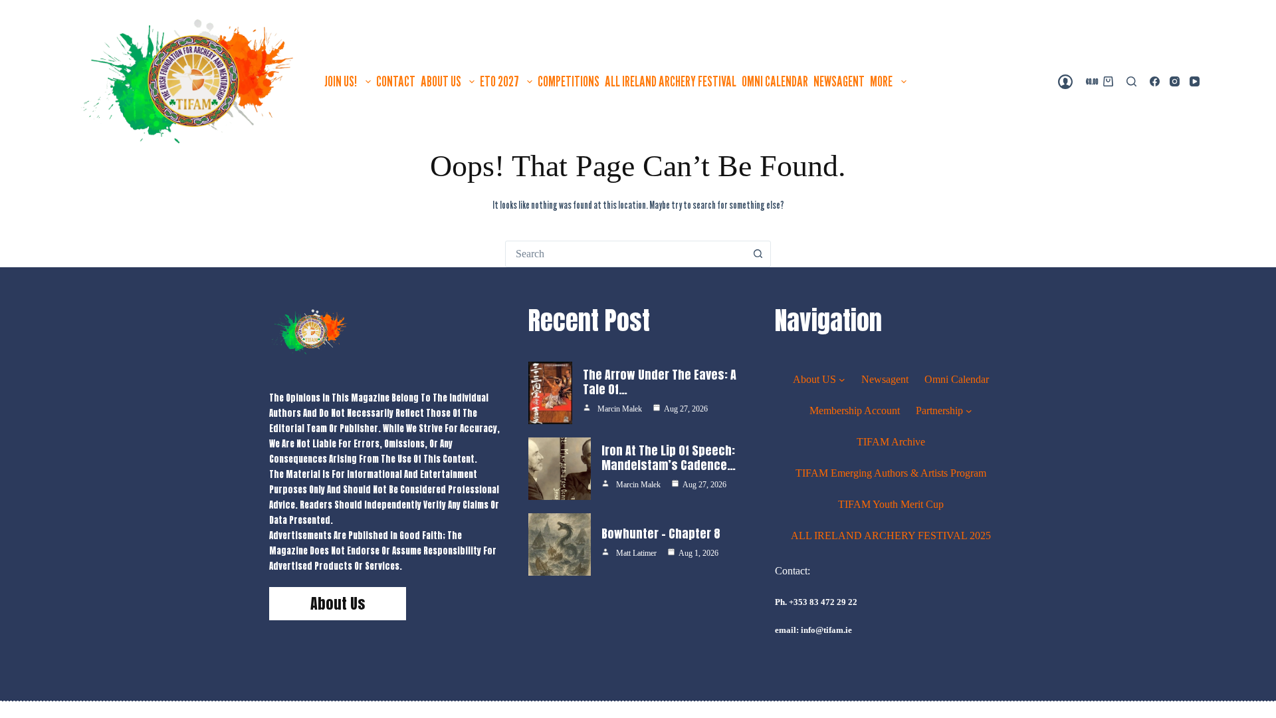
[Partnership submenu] (969, 410)
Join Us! (340, 81)
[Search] (1131, 81)
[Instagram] (1175, 81)
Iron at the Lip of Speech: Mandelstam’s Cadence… (668, 458)
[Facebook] (1155, 81)
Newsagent (839, 81)
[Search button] (757, 254)
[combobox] (625, 254)
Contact (395, 81)
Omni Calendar (775, 81)
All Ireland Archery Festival (670, 81)
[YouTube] (1195, 81)
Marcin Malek (619, 409)
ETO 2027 (499, 81)
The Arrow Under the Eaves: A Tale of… (659, 382)
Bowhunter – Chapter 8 (660, 533)
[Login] (1065, 81)
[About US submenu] (842, 379)
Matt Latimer (636, 553)
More (881, 81)
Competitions (568, 81)
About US (441, 81)
